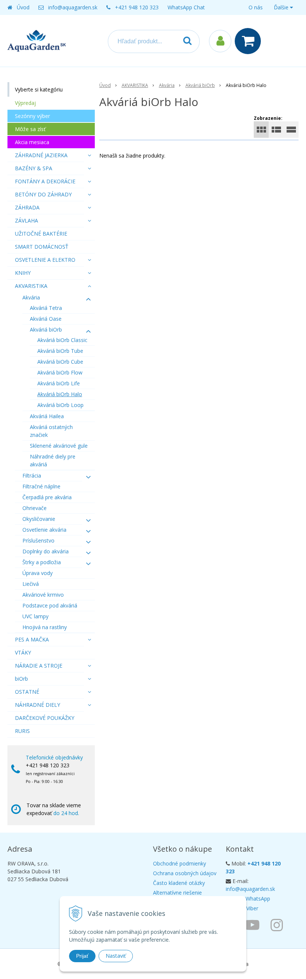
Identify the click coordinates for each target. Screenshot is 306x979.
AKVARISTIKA (135, 85)
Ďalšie (282, 7)
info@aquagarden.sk (72, 7)
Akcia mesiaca (32, 142)
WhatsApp (258, 898)
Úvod (23, 7)
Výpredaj (25, 102)
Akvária (167, 85)
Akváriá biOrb (200, 85)
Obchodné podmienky (179, 863)
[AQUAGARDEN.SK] (279, 924)
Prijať (82, 956)
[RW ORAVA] (254, 924)
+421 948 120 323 (137, 7)
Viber (252, 908)
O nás (256, 7)
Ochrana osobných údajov (184, 873)
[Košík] (250, 41)
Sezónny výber (32, 115)
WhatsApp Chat (186, 7)
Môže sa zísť (30, 129)
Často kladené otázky (179, 882)
